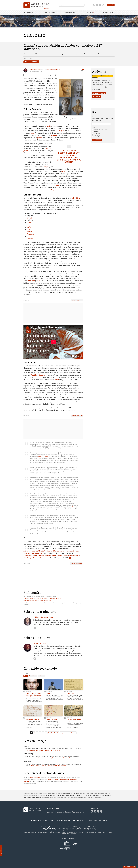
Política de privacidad (63, 820)
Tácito (38, 281)
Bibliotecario (97, 135)
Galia (57, 185)
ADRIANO (68, 162)
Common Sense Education (53, 795)
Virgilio (34, 375)
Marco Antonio (43, 456)
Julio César (76, 198)
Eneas (74, 507)
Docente (96, 131)
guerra (39, 138)
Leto (32, 133)
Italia (49, 126)
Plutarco (31, 281)
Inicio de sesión (108, 12)
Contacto (46, 820)
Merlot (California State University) (72, 795)
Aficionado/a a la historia (101, 129)
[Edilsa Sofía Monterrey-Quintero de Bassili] (34, 628)
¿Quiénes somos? (70, 12)
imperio (76, 261)
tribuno (54, 135)
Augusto (54, 190)
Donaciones (97, 820)
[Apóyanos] (1, 850)
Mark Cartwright (35, 69)
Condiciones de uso (78, 820)
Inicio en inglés (50, 12)
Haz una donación (99, 93)
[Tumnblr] (98, 812)
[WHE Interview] (34, 658)
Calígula (61, 131)
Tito (28, 236)
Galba (29, 227)
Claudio (30, 222)
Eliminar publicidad (77, 300)
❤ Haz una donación (31, 61)
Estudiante (97, 133)
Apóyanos (89, 12)
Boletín (53, 820)
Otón (29, 229)
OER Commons (87, 795)
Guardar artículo (29, 75)
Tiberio (30, 218)
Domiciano (31, 239)
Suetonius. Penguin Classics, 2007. (37, 600)
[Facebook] (92, 812)
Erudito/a (96, 137)
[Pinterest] (101, 812)
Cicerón (56, 380)
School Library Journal (99, 795)
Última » (73, 733)
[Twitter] (95, 812)
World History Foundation (48, 827)
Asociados (89, 820)
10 (58, 733)
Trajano (46, 167)
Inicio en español (29, 12)
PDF (57, 75)
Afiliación (96, 96)
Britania (64, 171)
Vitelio (29, 232)
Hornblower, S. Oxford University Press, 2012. (42, 598)
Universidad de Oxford (70, 793)
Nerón (29, 225)
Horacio (42, 375)
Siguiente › (64, 733)
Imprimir (50, 75)
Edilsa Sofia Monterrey (53, 69)
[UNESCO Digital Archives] (69, 845)
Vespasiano (31, 234)
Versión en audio (41, 75)
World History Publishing (50, 828)
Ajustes (105, 820)
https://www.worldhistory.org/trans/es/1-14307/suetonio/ (43, 750)
